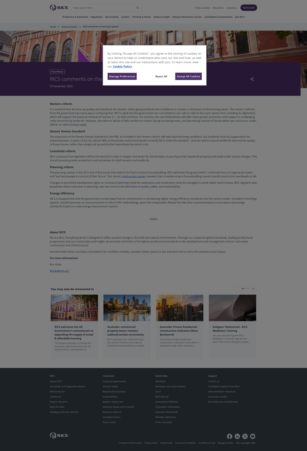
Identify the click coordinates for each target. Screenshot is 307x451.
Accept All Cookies (188, 76)
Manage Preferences (122, 76)
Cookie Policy (122, 66)
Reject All (161, 76)
